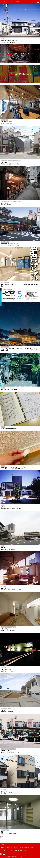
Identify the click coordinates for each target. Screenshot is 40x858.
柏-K (1, 837)
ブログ (32, 848)
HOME (2, 848)
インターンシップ (5, 850)
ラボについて (9, 848)
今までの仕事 (17, 848)
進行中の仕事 (25, 848)
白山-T (1, 836)
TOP (3, 844)
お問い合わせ (15, 850)
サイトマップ (23, 850)
